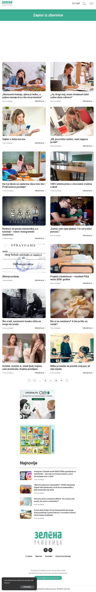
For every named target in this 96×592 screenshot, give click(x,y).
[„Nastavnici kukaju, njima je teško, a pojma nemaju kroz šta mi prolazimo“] (24, 76)
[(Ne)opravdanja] (24, 258)
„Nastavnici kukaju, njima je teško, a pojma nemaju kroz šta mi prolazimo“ (22, 96)
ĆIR (73, 3)
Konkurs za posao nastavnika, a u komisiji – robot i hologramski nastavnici (20, 231)
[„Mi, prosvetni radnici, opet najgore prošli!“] (72, 121)
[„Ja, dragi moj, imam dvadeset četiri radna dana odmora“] (72, 76)
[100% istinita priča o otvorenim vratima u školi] (72, 166)
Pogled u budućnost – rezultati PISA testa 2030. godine (69, 278)
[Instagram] (50, 550)
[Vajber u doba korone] (24, 121)
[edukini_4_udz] (37, 439)
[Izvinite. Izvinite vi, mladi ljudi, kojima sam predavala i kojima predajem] (24, 348)
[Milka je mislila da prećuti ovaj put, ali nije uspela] (72, 348)
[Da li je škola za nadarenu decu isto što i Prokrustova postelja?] (24, 166)
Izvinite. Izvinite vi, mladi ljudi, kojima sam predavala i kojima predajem (22, 367)
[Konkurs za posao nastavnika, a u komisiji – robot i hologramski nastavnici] (24, 211)
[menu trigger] (91, 3)
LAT (78, 3)
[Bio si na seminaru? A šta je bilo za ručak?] (72, 303)
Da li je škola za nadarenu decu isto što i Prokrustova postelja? (23, 185)
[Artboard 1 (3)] (37, 404)
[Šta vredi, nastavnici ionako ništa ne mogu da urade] (24, 303)
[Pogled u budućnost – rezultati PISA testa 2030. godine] (72, 258)
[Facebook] (46, 550)
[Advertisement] (48, 39)
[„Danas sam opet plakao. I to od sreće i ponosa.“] (72, 211)
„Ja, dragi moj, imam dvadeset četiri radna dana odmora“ (69, 96)
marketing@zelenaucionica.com (48, 578)
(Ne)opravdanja (10, 276)
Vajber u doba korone (13, 139)
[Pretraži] (83, 3)
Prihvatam (27, 587)
